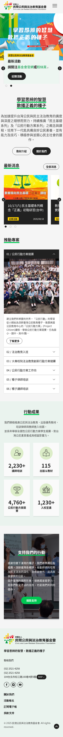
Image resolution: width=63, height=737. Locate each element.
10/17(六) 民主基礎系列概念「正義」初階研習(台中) (25, 207)
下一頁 (60, 68)
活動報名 (9, 700)
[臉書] (6, 684)
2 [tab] (11, 86)
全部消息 (51, 167)
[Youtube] (20, 684)
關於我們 (41, 151)
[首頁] (25, 5)
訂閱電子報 (10, 706)
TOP (56, 726)
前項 (3, 68)
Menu (54, 5)
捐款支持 (31, 600)
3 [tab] (15, 227)
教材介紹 (21, 151)
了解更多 (14, 341)
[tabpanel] (31, 48)
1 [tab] (6, 86)
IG (13, 684)
